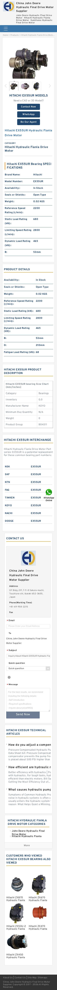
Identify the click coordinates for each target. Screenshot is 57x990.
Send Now (23, 714)
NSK (7, 466)
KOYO (8, 505)
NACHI (9, 513)
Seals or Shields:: (15, 194)
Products (14, 35)
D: (5, 345)
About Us (8, 977)
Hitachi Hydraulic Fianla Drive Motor (37, 35)
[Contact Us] (49, 495)
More (27, 845)
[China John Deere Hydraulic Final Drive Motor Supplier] (9, 5)
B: (6, 252)
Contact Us (20, 977)
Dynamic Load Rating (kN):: (17, 243)
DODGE (9, 521)
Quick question (17, 663)
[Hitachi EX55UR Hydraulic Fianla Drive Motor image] (28, 65)
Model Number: (14, 181)
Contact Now (28, 106)
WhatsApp (28, 114)
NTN (7, 482)
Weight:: (9, 201)
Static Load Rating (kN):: (16, 221)
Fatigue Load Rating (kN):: (19, 352)
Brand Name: (12, 174)
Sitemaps (42, 977)
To (10, 633)
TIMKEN (9, 497)
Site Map (32, 977)
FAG (7, 490)
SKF (7, 474)
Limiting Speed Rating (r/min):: (18, 232)
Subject (12, 650)
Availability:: (12, 188)
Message (12, 684)
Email (11, 620)
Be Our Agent (28, 122)
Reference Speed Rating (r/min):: (15, 210)
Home (5, 35)
